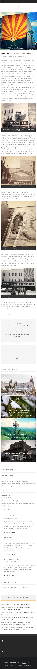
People (12, 665)
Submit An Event (24, 665)
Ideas (6, 665)
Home (6, 662)
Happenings (13, 662)
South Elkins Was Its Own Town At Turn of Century (17, 334)
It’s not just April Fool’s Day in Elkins (17, 604)
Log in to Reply (7, 490)
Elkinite (4, 56)
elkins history (6, 314)
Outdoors (30, 662)
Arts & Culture (12, 56)
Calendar (24, 663)
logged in (13, 587)
